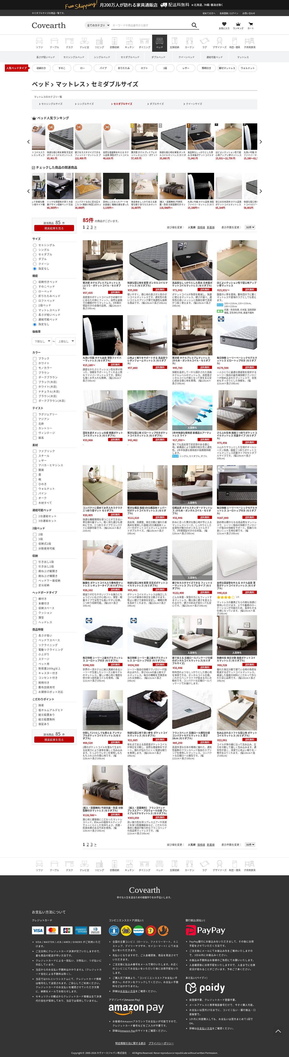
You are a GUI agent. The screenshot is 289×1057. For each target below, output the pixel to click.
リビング (99, 47)
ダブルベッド (158, 57)
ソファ (39, 47)
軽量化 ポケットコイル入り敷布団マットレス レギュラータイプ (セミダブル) (103, 584)
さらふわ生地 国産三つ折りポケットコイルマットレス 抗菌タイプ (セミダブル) (237, 435)
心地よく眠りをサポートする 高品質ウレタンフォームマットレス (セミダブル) (147, 360)
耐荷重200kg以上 (50, 668)
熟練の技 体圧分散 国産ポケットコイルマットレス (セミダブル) (236, 659)
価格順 (201, 227)
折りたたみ (124, 68)
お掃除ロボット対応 (51, 692)
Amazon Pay (127, 1030)
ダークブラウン (48, 377)
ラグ (204, 47)
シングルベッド (102, 57)
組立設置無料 (47, 719)
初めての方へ (209, 13)
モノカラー (45, 368)
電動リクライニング (51, 649)
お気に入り (224, 28)
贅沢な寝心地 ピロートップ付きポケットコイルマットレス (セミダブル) (147, 434)
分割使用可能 (47, 548)
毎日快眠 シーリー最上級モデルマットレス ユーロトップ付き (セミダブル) (147, 659)
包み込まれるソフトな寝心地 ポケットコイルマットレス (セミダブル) (237, 734)
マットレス (243, 57)
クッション (45, 612)
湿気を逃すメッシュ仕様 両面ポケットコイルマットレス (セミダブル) (103, 434)
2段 (165, 68)
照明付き (206, 68)
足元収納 (44, 585)
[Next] (260, 142)
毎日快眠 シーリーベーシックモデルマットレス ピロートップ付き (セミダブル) (237, 360)
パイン (43, 493)
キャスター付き (48, 673)
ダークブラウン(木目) (52, 400)
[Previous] (29, 142)
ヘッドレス (45, 622)
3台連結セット (48, 520)
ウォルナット (248, 68)
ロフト (144, 68)
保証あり (44, 724)
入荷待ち (192, 427)
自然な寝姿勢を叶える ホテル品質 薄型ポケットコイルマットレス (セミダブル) (236, 585)
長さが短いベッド (45, 57)
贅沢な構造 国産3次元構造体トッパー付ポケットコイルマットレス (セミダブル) (147, 510)
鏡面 (41, 470)
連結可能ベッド (214, 57)
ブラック (44, 358)
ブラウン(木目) (48, 396)
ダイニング (144, 47)
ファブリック (47, 451)
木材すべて (45, 503)
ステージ (44, 659)
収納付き (41, 68)
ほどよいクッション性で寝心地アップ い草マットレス (236, 284)
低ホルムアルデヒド (51, 710)
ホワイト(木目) (48, 386)
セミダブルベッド (130, 57)
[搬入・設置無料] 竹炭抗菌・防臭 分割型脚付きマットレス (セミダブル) (103, 809)
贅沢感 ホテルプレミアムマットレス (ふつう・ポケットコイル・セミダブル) (102, 285)
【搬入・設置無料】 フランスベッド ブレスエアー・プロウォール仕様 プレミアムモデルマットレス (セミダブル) (147, 810)
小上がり (44, 654)
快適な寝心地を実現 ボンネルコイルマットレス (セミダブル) (147, 284)
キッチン (129, 47)
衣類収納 (114, 47)
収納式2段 (45, 543)
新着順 (211, 227)
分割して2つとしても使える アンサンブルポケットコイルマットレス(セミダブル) (102, 735)
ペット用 (44, 664)
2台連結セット (48, 516)
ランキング (238, 28)
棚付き (43, 598)
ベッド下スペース (49, 640)
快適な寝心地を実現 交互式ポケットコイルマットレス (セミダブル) (147, 584)
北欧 (41, 423)
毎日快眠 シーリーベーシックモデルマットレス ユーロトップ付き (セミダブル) (237, 510)
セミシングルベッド (73, 57)
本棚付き (44, 603)
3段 (41, 539)
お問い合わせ (248, 13)
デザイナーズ (220, 47)
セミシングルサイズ (51, 103)
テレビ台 (84, 47)
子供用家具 (250, 47)
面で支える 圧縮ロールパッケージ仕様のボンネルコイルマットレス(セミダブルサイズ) (192, 660)
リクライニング (48, 645)
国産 (41, 705)
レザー (185, 68)
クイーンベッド (187, 57)
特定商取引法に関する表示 (130, 1043)
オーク (43, 498)
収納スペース (47, 608)
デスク (69, 47)
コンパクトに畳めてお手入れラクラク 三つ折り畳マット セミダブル (102, 509)
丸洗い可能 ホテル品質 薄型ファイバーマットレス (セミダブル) (102, 359)
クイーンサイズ (194, 103)
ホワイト (44, 363)
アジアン (44, 419)
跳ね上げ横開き (48, 576)
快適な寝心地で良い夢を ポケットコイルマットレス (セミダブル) (147, 734)
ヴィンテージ (47, 433)
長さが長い (45, 635)
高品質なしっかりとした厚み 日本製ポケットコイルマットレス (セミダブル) (192, 284)
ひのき (43, 484)
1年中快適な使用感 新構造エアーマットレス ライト (191, 434)
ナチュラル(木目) (49, 391)
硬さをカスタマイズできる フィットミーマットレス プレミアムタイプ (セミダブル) (192, 585)
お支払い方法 (127, 991)
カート (251, 28)
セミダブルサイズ (123, 103)
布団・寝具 (234, 47)
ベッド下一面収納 (50, 580)
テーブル (54, 47)
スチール (44, 455)
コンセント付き (48, 677)
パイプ (103, 68)
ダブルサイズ (157, 103)
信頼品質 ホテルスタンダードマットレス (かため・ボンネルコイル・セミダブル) (192, 510)
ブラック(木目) (48, 382)
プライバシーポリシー (161, 1043)
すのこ (61, 68)
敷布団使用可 (47, 687)
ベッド (159, 47)
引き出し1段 (46, 561)
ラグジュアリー (48, 414)
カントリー (45, 428)
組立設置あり (47, 714)
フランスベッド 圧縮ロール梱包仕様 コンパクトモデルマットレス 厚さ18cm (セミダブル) (191, 735)
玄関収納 (174, 47)
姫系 (41, 437)
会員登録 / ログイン (229, 13)
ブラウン (44, 372)
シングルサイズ (85, 103)
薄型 (41, 617)
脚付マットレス (227, 68)
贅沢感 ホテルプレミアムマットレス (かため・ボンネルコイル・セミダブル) (191, 360)
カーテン (189, 47)
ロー (82, 68)
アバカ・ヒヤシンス (51, 465)
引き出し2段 (46, 566)
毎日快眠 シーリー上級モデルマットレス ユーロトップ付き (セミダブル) (103, 659)
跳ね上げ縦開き (48, 571)
